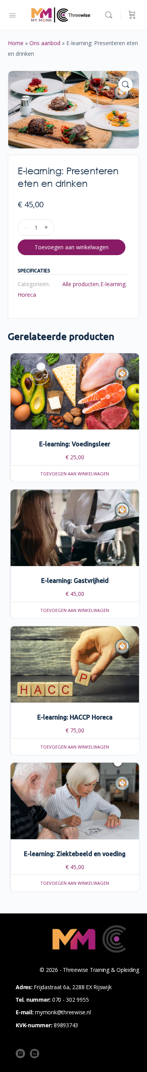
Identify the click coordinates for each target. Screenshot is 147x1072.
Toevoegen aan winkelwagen (71, 247)
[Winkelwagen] (132, 15)
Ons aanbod (44, 43)
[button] (125, 84)
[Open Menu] (12, 14)
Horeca (27, 294)
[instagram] (20, 1053)
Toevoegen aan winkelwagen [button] (74, 474)
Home (16, 43)
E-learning (112, 284)
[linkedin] (34, 1053)
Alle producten (80, 284)
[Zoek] (110, 15)
